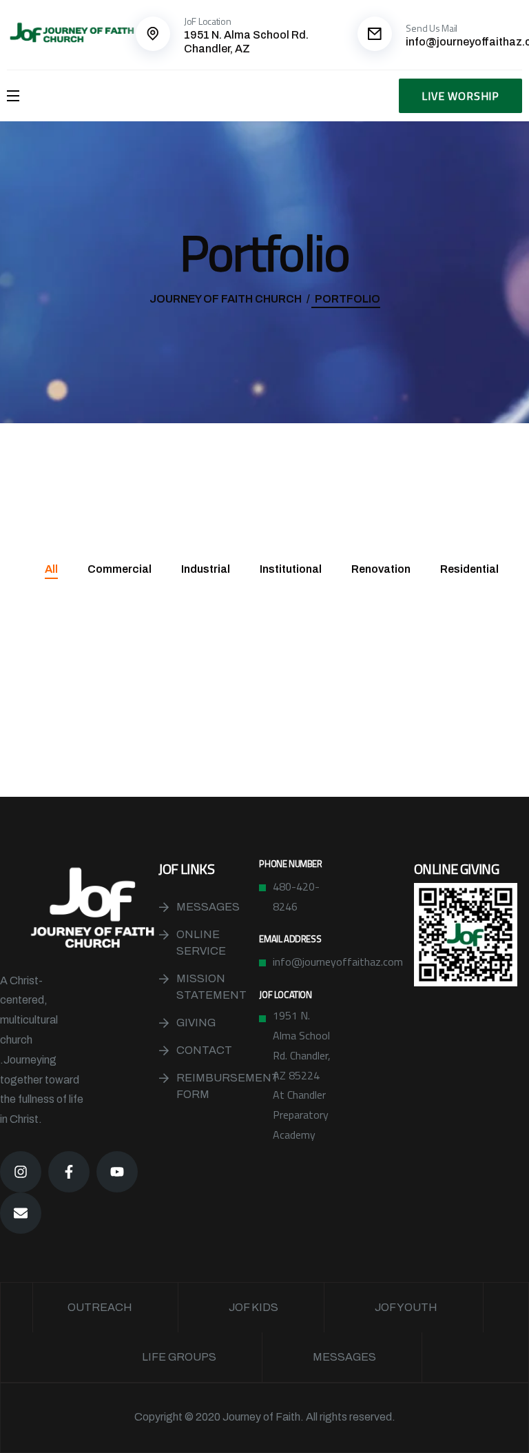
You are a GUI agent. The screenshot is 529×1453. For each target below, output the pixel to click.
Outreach (100, 1307)
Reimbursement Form (217, 1086)
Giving (196, 1022)
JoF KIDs (253, 1307)
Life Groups (179, 1357)
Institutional (291, 569)
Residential (469, 569)
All (51, 569)
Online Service (201, 942)
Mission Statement (211, 987)
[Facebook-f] (69, 1171)
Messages (208, 907)
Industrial (205, 569)
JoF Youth (406, 1307)
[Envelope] (20, 1213)
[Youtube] (117, 1171)
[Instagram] (20, 1171)
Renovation (381, 569)
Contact (204, 1050)
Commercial (119, 569)
